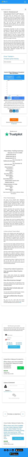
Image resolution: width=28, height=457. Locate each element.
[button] (5, 414)
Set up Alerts (13, 346)
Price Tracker (8, 56)
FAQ (20, 302)
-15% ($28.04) (9, 344)
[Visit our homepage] (4, 2)
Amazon (5, 438)
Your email (9, 335)
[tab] (9, 77)
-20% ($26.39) (19, 344)
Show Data (16, 98)
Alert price (9, 337)
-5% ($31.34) (9, 342)
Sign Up (14, 119)
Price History (18, 438)
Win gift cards (14, 123)
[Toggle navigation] (25, 2)
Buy (21, 367)
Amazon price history (11, 59)
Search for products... (6, 9)
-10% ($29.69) (19, 342)
